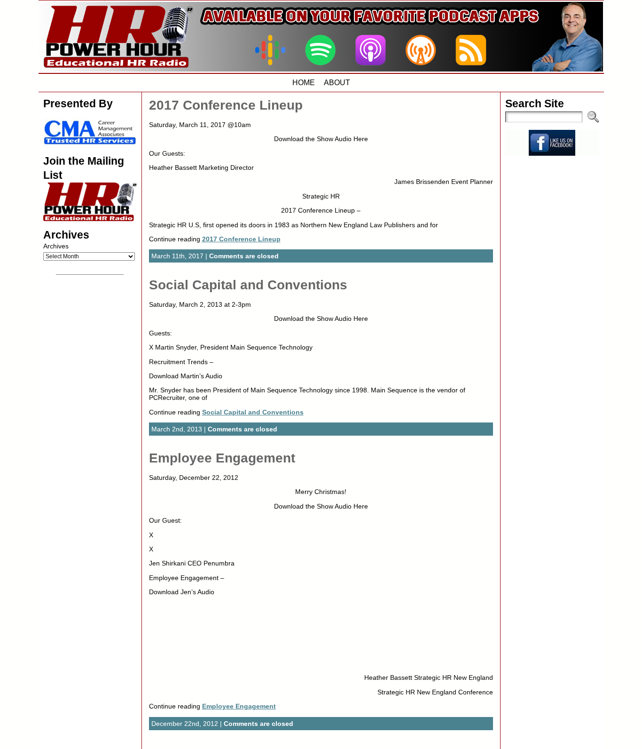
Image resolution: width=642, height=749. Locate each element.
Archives (56, 246)
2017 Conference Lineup (226, 105)
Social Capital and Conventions (248, 285)
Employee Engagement (222, 458)
